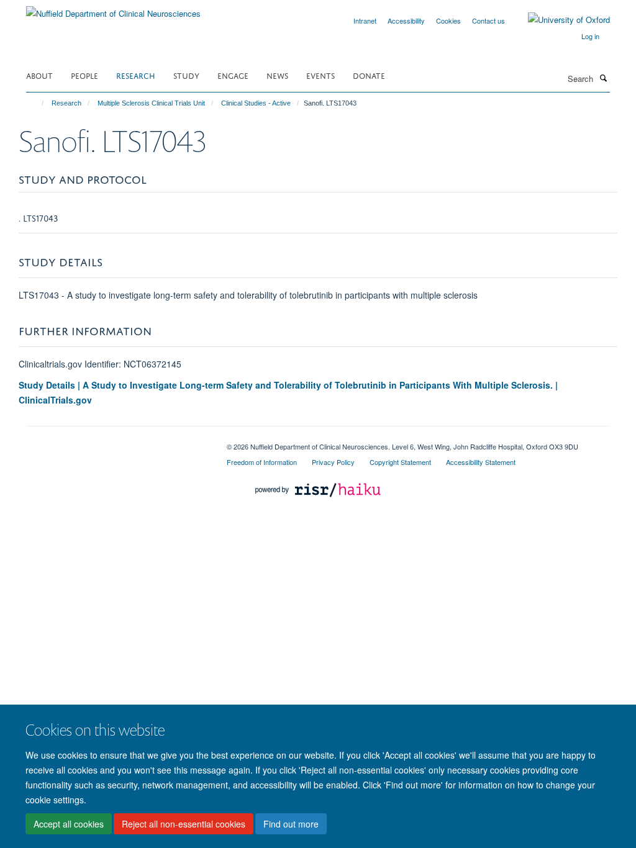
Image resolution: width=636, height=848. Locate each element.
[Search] (603, 77)
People (84, 75)
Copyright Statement (400, 462)
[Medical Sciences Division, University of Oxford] (117, 442)
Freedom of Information (262, 462)
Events (320, 75)
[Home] (37, 103)
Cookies (448, 20)
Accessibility (406, 20)
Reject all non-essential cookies (183, 824)
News (277, 75)
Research (135, 75)
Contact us (488, 20)
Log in (590, 36)
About (39, 75)
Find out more (291, 824)
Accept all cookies (69, 824)
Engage (232, 75)
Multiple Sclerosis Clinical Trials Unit (151, 103)
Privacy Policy (333, 462)
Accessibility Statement (481, 462)
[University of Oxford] (559, 19)
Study (186, 75)
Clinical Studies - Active (256, 103)
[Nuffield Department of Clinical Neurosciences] (113, 9)
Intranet (364, 20)
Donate (369, 75)
